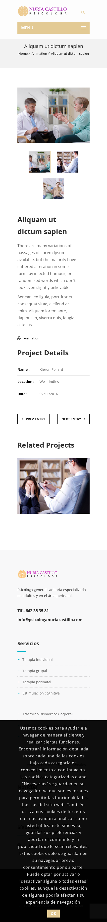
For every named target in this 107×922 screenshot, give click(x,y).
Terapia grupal (34, 670)
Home (23, 53)
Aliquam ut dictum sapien (70, 53)
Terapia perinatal (36, 682)
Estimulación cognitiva (41, 693)
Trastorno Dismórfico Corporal (47, 714)
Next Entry (71, 419)
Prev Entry (36, 419)
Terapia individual (37, 659)
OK (53, 913)
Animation (39, 53)
